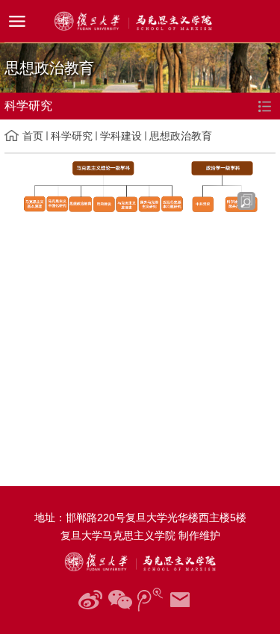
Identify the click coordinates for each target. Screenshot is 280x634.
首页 (32, 136)
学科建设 (121, 136)
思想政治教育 (180, 136)
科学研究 (72, 136)
